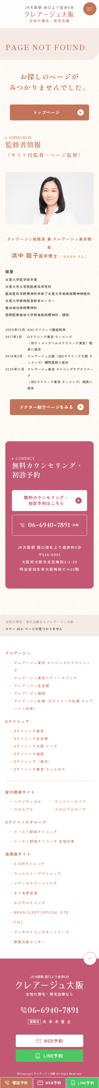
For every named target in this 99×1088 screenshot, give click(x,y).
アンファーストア (70, 801)
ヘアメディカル (28, 801)
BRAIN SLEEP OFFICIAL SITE (41, 912)
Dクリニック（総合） (33, 761)
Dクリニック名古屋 (31, 738)
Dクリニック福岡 (29, 753)
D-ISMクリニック (29, 863)
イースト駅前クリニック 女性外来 (44, 841)
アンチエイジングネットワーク (42, 931)
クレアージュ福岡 (30, 693)
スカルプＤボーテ (70, 809)
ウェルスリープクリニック (37, 873)
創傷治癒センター (30, 941)
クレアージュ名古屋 (32, 685)
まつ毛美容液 (26, 892)
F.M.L (19, 922)
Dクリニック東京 (29, 730)
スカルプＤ (24, 809)
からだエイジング (30, 902)
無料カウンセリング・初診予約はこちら (46, 500)
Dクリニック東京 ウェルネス (40, 769)
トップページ (46, 112)
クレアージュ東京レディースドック (45, 677)
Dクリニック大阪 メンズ (36, 746)
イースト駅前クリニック (36, 831)
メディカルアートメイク (36, 883)
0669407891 (53, 1010)
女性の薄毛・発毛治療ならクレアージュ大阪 (39, 622)
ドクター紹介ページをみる (46, 407)
